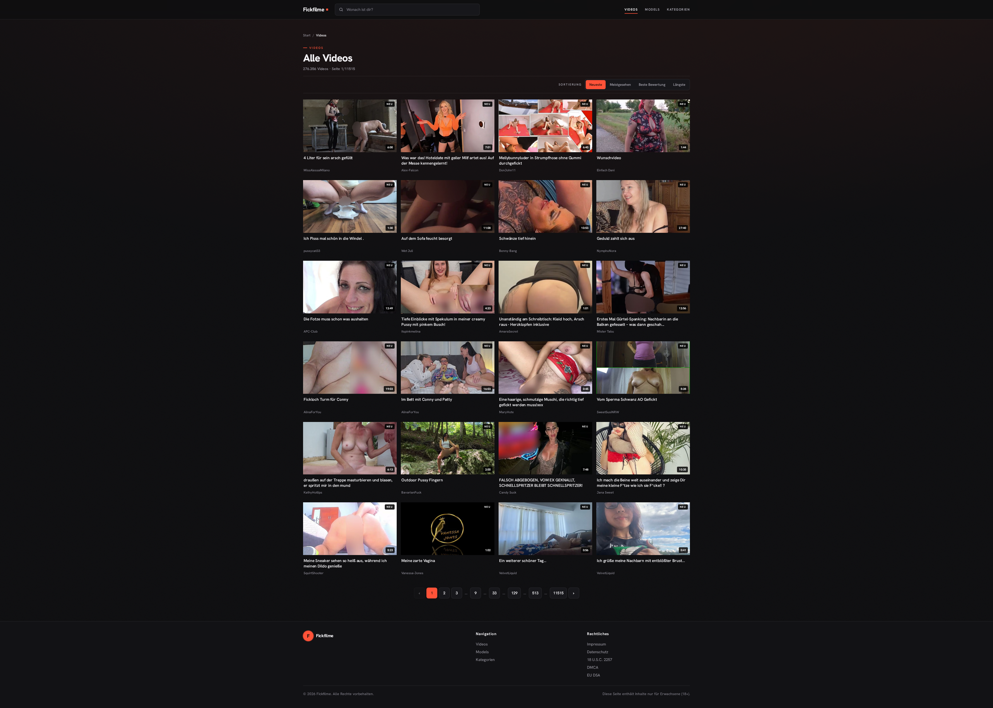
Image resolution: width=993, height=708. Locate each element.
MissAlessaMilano (317, 170)
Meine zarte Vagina (418, 560)
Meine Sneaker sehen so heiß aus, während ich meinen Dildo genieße (345, 563)
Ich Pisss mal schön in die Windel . (334, 238)
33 (494, 593)
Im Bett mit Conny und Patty (426, 399)
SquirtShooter (314, 573)
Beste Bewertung (652, 84)
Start (307, 35)
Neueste (595, 84)
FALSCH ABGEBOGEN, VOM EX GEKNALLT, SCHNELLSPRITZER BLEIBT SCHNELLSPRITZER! (541, 482)
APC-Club (311, 331)
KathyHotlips (313, 492)
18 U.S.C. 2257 (599, 659)
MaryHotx (506, 412)
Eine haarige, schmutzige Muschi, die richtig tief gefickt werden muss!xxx (541, 402)
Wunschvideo (609, 157)
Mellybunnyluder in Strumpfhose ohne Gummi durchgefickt (540, 160)
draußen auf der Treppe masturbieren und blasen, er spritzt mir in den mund (348, 482)
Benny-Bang (508, 251)
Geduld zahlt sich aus (615, 238)
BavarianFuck (411, 492)
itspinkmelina (410, 331)
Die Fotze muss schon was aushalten (336, 319)
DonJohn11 (507, 170)
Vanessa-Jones (412, 573)
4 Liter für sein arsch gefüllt (328, 157)
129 (514, 593)
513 (535, 593)
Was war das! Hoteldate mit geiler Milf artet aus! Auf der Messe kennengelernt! (447, 160)
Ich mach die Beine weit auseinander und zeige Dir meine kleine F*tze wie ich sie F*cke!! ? (641, 482)
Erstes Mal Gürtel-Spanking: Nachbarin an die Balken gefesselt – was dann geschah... (637, 321)
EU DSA (593, 675)
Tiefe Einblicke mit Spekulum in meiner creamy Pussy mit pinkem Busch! (443, 321)
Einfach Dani (606, 170)
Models (652, 9)
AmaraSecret (508, 331)
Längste (679, 84)
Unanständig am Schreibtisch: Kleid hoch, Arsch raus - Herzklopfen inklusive (541, 321)
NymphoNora (606, 251)
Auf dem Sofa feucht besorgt (426, 238)
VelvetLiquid (508, 573)
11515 (558, 593)
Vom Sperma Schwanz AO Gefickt (627, 399)
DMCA (592, 667)
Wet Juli (407, 251)
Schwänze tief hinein (517, 238)
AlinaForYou (312, 412)
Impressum (596, 644)
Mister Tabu (605, 331)
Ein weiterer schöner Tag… (522, 560)
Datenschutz (597, 652)
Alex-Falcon (409, 170)
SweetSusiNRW (608, 412)
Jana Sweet (605, 492)
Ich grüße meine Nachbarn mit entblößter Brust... (641, 560)
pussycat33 (312, 251)
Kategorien (678, 9)
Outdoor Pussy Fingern (422, 480)
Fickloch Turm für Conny (326, 399)
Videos (631, 9)
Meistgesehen (620, 84)
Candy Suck (507, 492)
